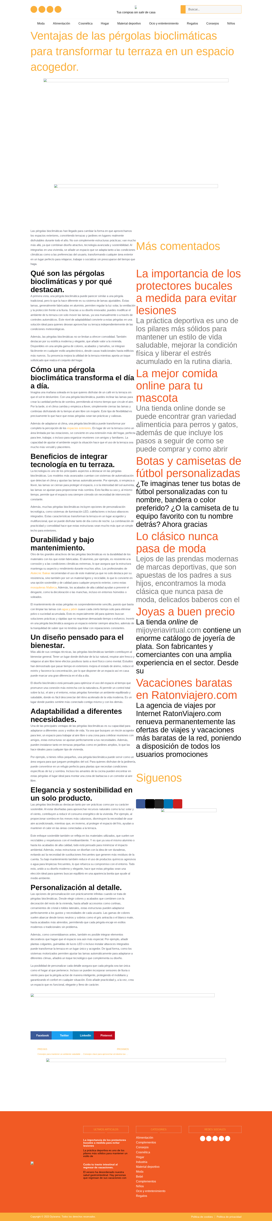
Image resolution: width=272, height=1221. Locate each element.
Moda (41, 23)
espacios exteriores (79, 428)
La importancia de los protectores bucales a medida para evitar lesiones (188, 291)
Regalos (192, 23)
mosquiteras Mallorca (44, 587)
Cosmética (85, 23)
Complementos (146, 1142)
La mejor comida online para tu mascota (177, 385)
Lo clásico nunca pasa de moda (177, 542)
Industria (141, 1161)
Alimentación (61, 23)
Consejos (212, 23)
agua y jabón (69, 609)
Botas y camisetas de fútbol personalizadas (188, 467)
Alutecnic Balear (40, 573)
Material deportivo (129, 23)
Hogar (105, 23)
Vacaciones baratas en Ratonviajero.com (186, 689)
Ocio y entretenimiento (164, 23)
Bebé (139, 1176)
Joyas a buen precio (185, 611)
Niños (231, 23)
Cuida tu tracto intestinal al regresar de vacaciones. (100, 1166)
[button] (41, 1035)
